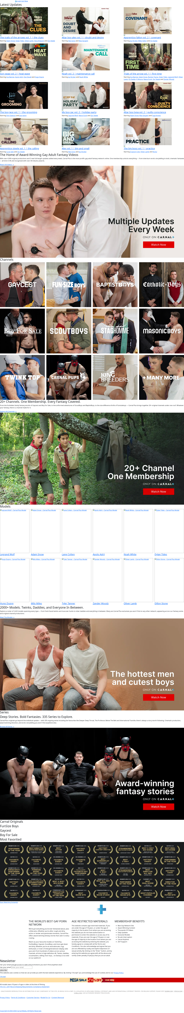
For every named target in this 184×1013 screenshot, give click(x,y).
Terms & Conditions (18, 998)
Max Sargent (83, 41)
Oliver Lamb (29, 41)
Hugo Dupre (39, 77)
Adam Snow (10, 41)
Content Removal (57, 998)
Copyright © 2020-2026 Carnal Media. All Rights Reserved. (20, 1011)
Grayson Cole (135, 152)
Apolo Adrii (19, 77)
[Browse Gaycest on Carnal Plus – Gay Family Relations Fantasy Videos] (22, 284)
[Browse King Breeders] (115, 377)
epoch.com (178, 991)
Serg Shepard (39, 41)
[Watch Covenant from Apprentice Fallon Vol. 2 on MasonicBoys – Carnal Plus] (154, 20)
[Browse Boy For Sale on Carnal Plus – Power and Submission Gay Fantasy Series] (22, 331)
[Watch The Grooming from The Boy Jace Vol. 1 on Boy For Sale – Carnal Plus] (30, 95)
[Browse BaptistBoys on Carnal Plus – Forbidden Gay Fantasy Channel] (115, 284)
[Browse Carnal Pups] (68, 377)
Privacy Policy (5, 998)
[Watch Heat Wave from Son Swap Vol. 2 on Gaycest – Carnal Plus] (30, 56)
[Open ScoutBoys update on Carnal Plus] (30, 35)
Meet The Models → (7, 617)
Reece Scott (148, 79)
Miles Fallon (142, 41)
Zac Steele (51, 41)
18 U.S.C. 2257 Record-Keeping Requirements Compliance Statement (24, 987)
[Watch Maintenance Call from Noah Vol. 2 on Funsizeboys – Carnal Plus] (92, 56)
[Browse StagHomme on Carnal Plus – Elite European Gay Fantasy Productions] (115, 331)
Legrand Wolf (173, 77)
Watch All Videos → (7, 165)
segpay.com (169, 991)
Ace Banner (10, 77)
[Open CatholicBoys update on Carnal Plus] (92, 35)
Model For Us (45, 998)
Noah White (83, 77)
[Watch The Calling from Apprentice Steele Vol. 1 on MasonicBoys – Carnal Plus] (30, 131)
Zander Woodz (169, 79)
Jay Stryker (133, 41)
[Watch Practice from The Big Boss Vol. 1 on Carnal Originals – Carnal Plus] (154, 131)
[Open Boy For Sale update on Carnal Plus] (30, 110)
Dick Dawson (11, 115)
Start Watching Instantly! (9, 902)
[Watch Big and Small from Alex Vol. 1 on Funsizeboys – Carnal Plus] (92, 131)
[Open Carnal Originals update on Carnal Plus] (154, 146)
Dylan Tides (20, 41)
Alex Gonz (71, 41)
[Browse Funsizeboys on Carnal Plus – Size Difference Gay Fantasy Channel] (68, 284)
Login (19, 1)
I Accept (3, 977)
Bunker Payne (153, 77)
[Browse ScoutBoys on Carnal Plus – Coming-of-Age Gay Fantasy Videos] (68, 331)
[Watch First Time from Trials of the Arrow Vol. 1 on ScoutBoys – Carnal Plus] (154, 56)
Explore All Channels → (8, 411)
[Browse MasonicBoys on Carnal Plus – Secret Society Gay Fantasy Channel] (161, 331)
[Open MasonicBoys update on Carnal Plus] (154, 35)
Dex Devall (27, 77)
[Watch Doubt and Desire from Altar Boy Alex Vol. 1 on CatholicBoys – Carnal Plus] (92, 20)
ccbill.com (78, 993)
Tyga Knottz (156, 115)
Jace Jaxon (23, 115)
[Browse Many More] (161, 377)
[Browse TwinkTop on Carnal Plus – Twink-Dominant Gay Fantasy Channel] (22, 377)
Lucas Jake (10, 152)
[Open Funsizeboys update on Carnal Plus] (92, 71)
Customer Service (33, 998)
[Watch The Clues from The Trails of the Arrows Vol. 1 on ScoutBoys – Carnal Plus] (30, 20)
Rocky (155, 152)
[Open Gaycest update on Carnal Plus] (30, 71)
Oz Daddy (153, 41)
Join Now (24, 1)
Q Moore (139, 79)
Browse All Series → (7, 727)
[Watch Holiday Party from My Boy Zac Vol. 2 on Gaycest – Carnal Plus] (92, 95)
